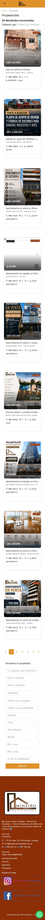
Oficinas (5, 868)
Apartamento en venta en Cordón (22, 620)
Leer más (5, 834)
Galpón (5, 865)
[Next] (38, 651)
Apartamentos (8, 858)
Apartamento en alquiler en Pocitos (23, 273)
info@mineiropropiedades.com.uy (18, 844)
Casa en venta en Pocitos (18, 69)
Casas (4, 862)
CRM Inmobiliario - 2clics (29, 915)
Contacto (6, 852)
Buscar (22, 766)
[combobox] (31, 24)
